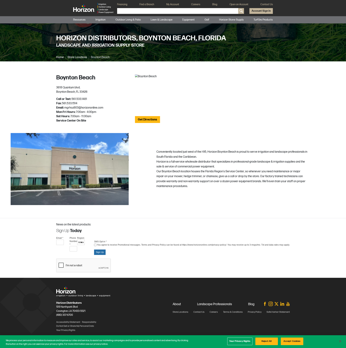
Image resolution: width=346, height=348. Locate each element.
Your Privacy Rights (239, 341)
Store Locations (77, 57)
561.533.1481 (79, 99)
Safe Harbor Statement (278, 312)
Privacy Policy (254, 312)
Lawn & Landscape (161, 19)
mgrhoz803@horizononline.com (83, 107)
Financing (122, 4)
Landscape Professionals (214, 304)
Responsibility (89, 322)
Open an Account (239, 4)
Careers (195, 4)
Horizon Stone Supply (231, 19)
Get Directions (147, 119)
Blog (214, 4)
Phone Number (73, 241)
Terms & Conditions (233, 312)
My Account (172, 4)
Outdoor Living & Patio (128, 19)
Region (80, 238)
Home (60, 57)
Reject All (266, 341)
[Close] (340, 341)
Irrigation (101, 19)
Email (59, 238)
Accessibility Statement (68, 322)
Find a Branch (146, 4)
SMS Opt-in (100, 241)
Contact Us (266, 4)
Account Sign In (261, 10)
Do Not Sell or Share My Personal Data (75, 326)
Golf (207, 19)
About (177, 304)
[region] (173, 341)
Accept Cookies (292, 341)
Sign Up (100, 252)
